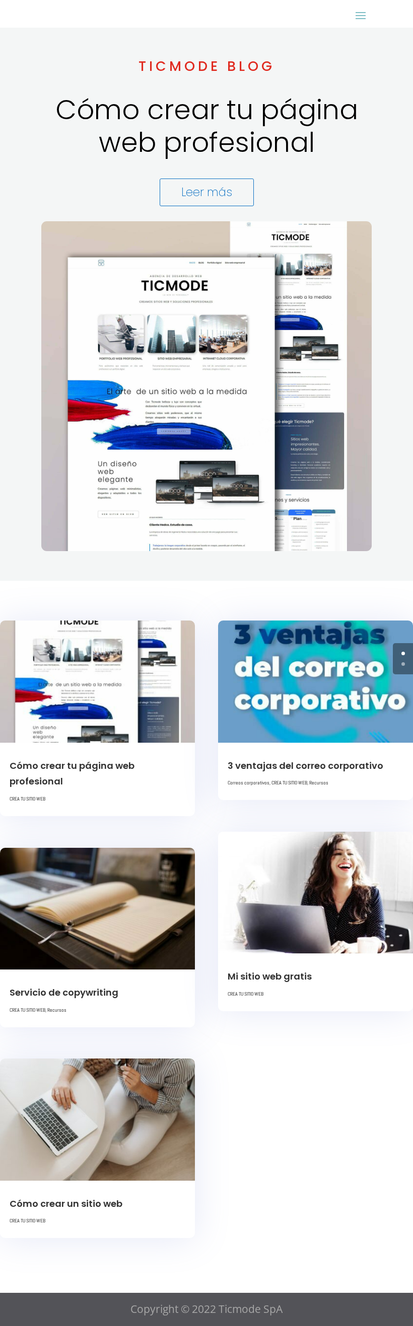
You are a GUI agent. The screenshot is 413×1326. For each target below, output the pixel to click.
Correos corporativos (248, 782)
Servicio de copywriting (64, 992)
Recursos (56, 1010)
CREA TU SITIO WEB (27, 798)
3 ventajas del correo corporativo (305, 765)
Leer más (206, 192)
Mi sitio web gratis (270, 976)
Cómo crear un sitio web (66, 1203)
